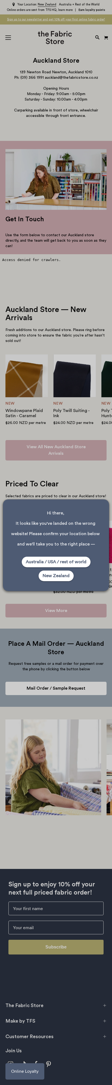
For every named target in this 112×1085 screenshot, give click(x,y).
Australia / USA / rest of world (56, 562)
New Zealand (56, 576)
